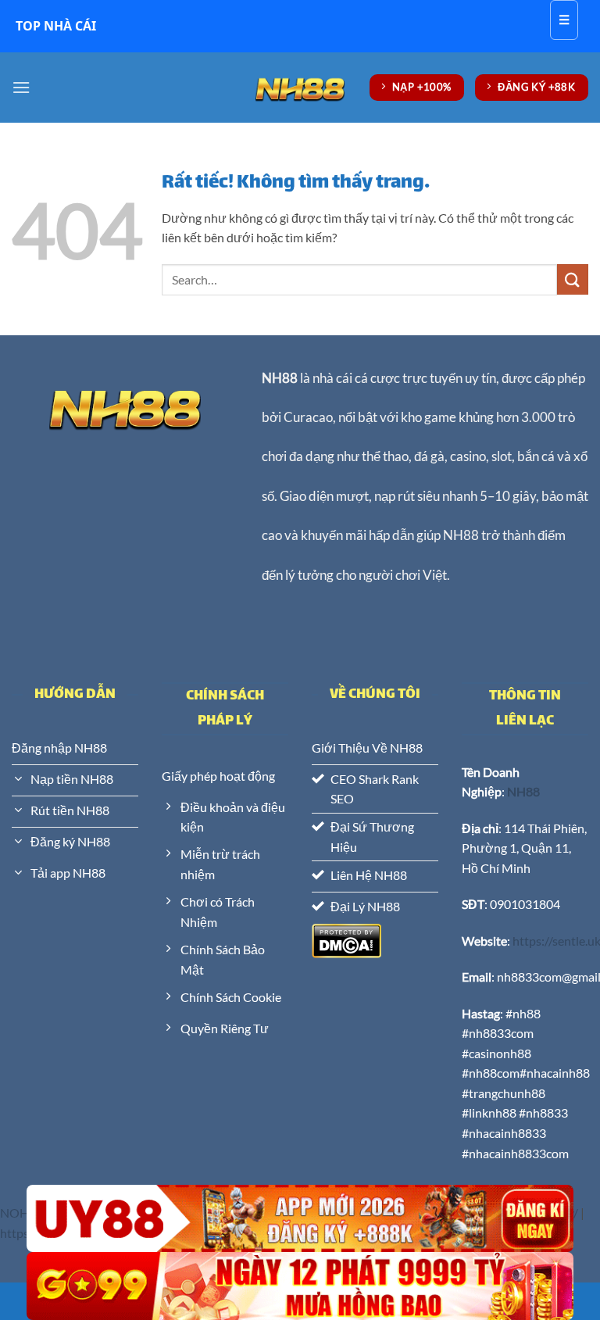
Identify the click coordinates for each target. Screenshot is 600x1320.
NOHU (19, 1212)
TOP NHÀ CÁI (56, 25)
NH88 (280, 378)
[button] (21, 87)
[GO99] (300, 1286)
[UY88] (300, 1219)
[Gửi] (572, 279)
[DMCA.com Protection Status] (346, 939)
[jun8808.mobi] (300, 87)
